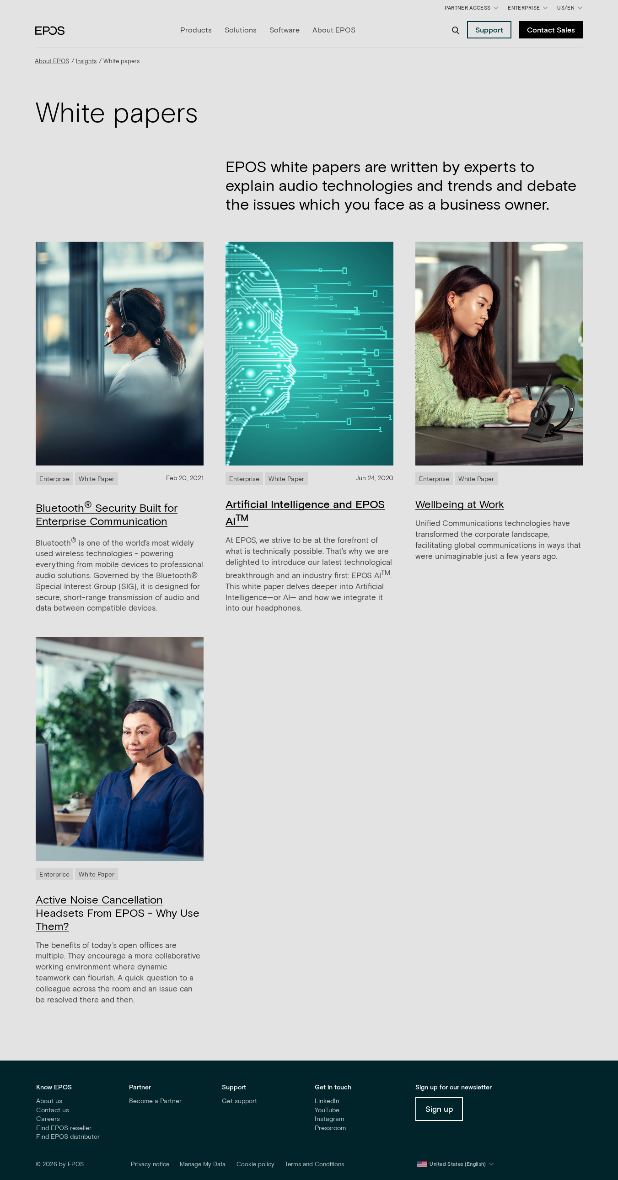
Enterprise (524, 8)
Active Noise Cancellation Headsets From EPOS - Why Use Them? (117, 913)
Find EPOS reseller (63, 1128)
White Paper (96, 479)
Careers (48, 1119)
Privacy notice (150, 1165)
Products (196, 30)
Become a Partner (155, 1101)
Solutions (241, 30)
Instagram (329, 1119)
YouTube (327, 1110)
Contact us (52, 1110)
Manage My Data (203, 1165)
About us (49, 1101)
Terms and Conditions (314, 1165)
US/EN (571, 9)
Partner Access (467, 8)
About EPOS (333, 30)
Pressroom (330, 1128)
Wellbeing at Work (459, 504)
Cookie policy (255, 1165)
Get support (239, 1101)
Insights (86, 62)
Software (284, 30)
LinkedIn (327, 1101)
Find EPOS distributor (68, 1137)
